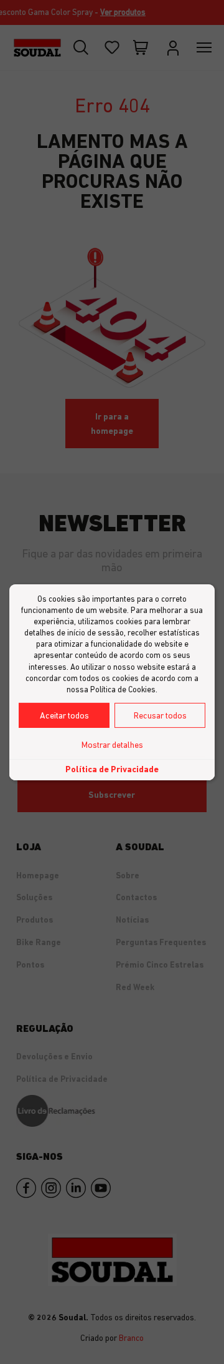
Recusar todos (160, 715)
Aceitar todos (64, 715)
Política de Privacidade (112, 769)
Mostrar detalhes (112, 745)
